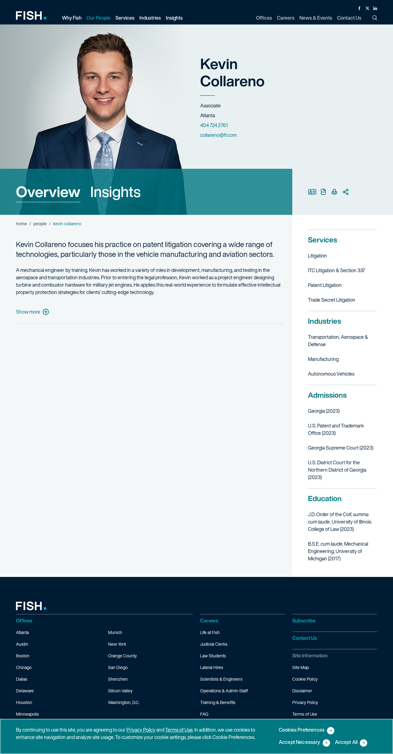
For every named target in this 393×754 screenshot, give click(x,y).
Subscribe (303, 620)
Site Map (300, 667)
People (40, 223)
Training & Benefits (217, 702)
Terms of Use (304, 714)
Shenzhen (118, 679)
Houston (24, 702)
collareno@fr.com (218, 135)
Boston (22, 655)
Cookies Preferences (302, 730)
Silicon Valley (120, 690)
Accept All (346, 742)
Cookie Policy (305, 679)
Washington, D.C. (123, 702)
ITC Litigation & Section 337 (336, 270)
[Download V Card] (312, 192)
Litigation (317, 255)
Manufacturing (323, 359)
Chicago (24, 667)
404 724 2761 (214, 125)
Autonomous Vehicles (331, 373)
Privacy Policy (305, 702)
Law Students (213, 655)
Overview (48, 191)
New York (117, 644)
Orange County (122, 655)
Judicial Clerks (214, 644)
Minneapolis (27, 714)
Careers (209, 620)
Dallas (21, 679)
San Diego (118, 667)
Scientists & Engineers (221, 679)
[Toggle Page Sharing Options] (345, 192)
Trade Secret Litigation (331, 300)
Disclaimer (302, 690)
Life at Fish (210, 632)
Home (21, 223)
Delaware (25, 690)
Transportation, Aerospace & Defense (338, 340)
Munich (115, 632)
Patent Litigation (325, 285)
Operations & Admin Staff (224, 690)
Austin (22, 644)
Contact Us (304, 638)
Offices (24, 620)
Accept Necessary (299, 742)
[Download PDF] (323, 192)
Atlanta (22, 632)
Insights (115, 191)
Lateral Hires (211, 667)
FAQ (204, 714)
